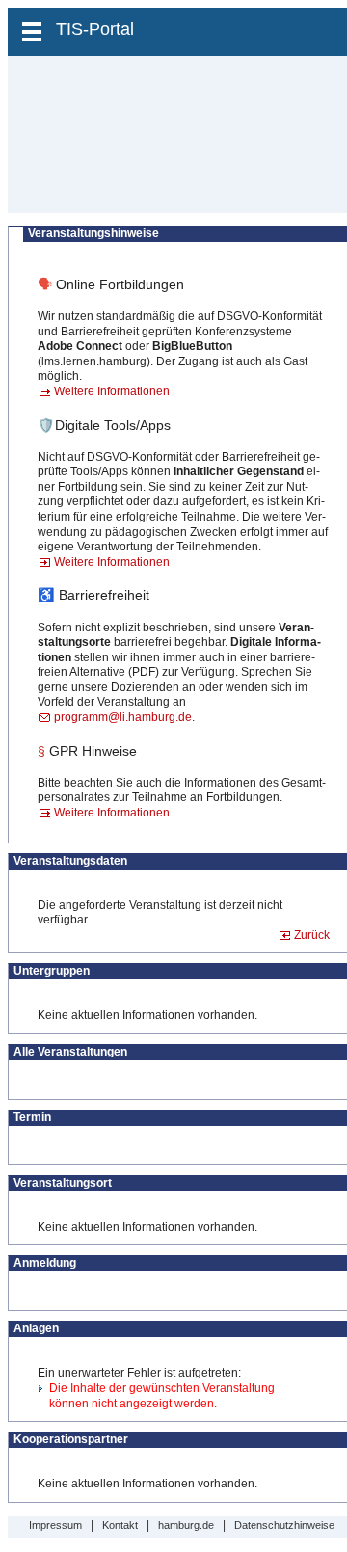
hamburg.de (186, 1525)
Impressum (55, 1525)
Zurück (312, 935)
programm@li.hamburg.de (123, 717)
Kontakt (120, 1525)
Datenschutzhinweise (284, 1525)
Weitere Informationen (112, 391)
